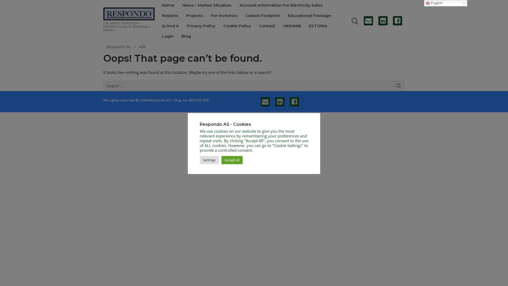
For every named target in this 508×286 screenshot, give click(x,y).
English (436, 3)
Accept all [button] (232, 160)
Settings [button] (209, 160)
